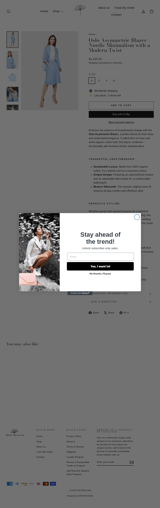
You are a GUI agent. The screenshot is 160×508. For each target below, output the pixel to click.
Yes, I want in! (100, 266)
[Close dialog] (137, 217)
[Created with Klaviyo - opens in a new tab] (80, 293)
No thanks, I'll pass (100, 273)
